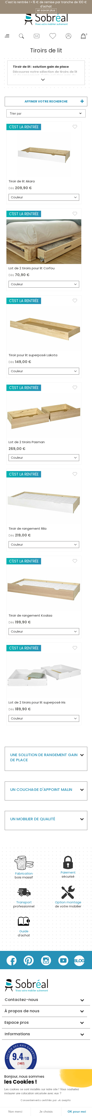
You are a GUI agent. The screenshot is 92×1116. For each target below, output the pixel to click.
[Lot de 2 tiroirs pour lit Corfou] (43, 241)
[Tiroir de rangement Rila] (43, 502)
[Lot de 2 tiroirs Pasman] (43, 415)
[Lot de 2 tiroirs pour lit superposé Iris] (43, 675)
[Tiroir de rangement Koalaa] (43, 589)
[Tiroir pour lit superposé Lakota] (43, 328)
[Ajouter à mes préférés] (77, 128)
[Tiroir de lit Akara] (43, 154)
